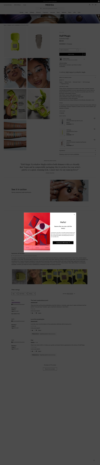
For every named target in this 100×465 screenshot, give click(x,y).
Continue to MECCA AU (62, 242)
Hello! (63, 222)
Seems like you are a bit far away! (63, 227)
